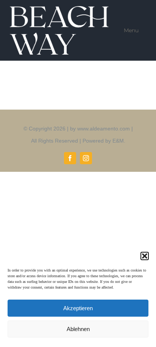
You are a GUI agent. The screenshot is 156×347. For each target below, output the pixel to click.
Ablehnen (78, 329)
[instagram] (86, 158)
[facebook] (70, 158)
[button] (144, 256)
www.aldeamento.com (103, 129)
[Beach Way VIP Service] (60, 9)
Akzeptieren (78, 308)
